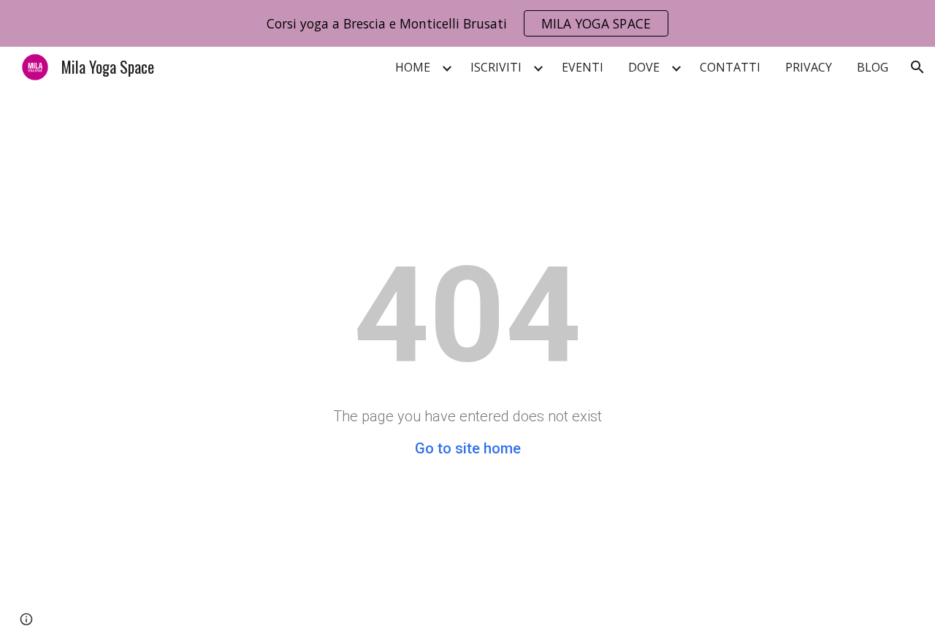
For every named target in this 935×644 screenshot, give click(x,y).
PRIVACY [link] (808, 67)
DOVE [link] (644, 67)
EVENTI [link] (582, 67)
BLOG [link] (872, 67)
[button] (917, 67)
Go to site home (468, 448)
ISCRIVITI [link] (496, 67)
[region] (467, 23)
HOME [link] (412, 67)
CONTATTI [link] (730, 67)
